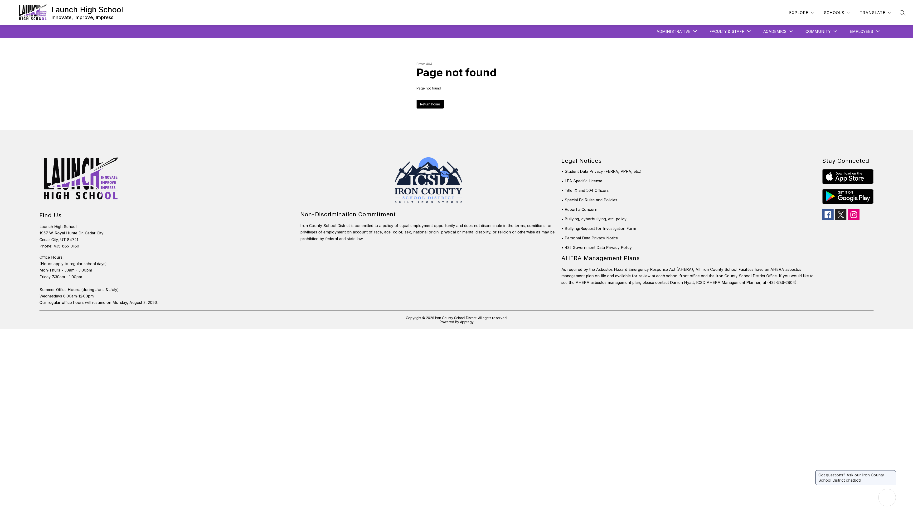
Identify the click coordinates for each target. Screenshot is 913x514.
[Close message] (892, 472)
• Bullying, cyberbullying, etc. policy (593, 219)
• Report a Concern (579, 209)
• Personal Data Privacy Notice (589, 238)
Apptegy (467, 322)
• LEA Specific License (581, 180)
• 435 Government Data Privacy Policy (596, 247)
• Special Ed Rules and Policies (589, 200)
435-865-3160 (66, 246)
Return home (430, 104)
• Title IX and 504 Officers (585, 190)
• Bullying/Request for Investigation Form (598, 228)
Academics (775, 31)
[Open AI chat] (887, 497)
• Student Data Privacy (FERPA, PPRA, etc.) (601, 171)
